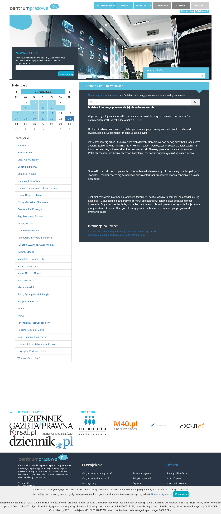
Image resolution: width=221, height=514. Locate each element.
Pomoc (115, 95)
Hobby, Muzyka (25, 223)
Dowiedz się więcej (161, 494)
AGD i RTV (23, 145)
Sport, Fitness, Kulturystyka (32, 337)
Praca (20, 308)
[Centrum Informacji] (34, 7)
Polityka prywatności (142, 478)
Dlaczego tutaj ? (90, 483)
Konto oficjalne (174, 478)
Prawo (20, 315)
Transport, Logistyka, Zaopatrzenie (36, 344)
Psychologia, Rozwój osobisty (33, 322)
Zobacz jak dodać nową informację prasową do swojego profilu (122, 231)
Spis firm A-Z (202, 11)
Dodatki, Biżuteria (27, 166)
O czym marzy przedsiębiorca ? (97, 473)
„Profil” (138, 119)
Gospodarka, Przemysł (29, 209)
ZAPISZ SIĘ (66, 74)
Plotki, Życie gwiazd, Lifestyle (33, 294)
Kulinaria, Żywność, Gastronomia (35, 244)
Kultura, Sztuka (25, 251)
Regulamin (138, 483)
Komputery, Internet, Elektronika (34, 237)
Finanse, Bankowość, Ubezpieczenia (37, 188)
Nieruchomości (25, 287)
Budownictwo (24, 152)
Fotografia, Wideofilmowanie (33, 202)
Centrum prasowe (98, 95)
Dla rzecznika (187, 11)
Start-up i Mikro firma (177, 473)
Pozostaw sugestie (142, 473)
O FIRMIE (180, 5)
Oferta (172, 464)
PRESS (124, 5)
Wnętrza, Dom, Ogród (29, 358)
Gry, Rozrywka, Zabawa (30, 216)
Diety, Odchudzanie (28, 159)
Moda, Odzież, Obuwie (29, 273)
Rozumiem (181, 494)
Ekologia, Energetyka (29, 181)
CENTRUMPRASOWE (105, 5)
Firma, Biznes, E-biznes (30, 195)
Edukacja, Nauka (26, 173)
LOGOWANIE (162, 5)
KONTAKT (200, 5)
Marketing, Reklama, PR (30, 259)
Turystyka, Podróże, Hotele (32, 351)
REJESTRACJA (143, 5)
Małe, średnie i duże (176, 483)
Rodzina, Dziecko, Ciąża (30, 329)
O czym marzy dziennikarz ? (95, 478)
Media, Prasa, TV (26, 266)
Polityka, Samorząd (28, 301)
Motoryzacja (24, 280)
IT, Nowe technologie (28, 230)
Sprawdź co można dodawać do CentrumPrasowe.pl (116, 234)
